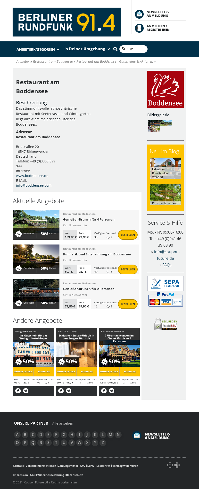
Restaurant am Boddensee (79, 213)
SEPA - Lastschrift (98, 465)
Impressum (20, 475)
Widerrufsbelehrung (50, 475)
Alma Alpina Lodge (67, 331)
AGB (32, 475)
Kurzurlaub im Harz (164, 203)
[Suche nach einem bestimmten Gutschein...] (115, 49)
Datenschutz (74, 475)
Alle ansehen (62, 423)
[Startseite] (67, 21)
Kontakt (18, 465)
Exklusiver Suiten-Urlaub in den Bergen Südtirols (76, 337)
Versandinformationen (41, 465)
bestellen (128, 235)
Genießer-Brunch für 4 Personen (89, 219)
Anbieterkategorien (36, 49)
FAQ (82, 465)
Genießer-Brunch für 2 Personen (89, 289)
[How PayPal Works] (165, 299)
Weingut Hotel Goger (25, 331)
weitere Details (23, 371)
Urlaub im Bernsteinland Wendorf (161, 172)
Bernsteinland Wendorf (113, 331)
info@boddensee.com (33, 185)
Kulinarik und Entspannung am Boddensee (97, 254)
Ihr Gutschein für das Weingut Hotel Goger (33, 337)
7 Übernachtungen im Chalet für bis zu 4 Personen (119, 338)
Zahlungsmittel (68, 465)
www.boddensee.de (32, 175)
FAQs (167, 264)
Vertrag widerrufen (125, 465)
